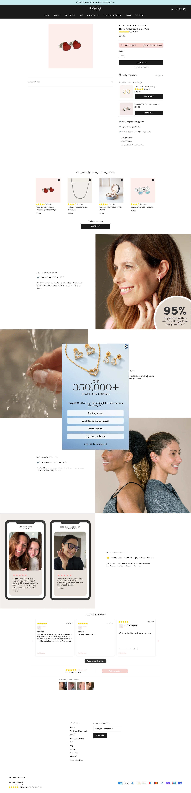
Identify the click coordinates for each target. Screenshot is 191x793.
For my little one (96, 428)
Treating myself (95, 413)
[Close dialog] (126, 346)
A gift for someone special (95, 420)
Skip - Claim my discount (95, 444)
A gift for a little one (95, 436)
